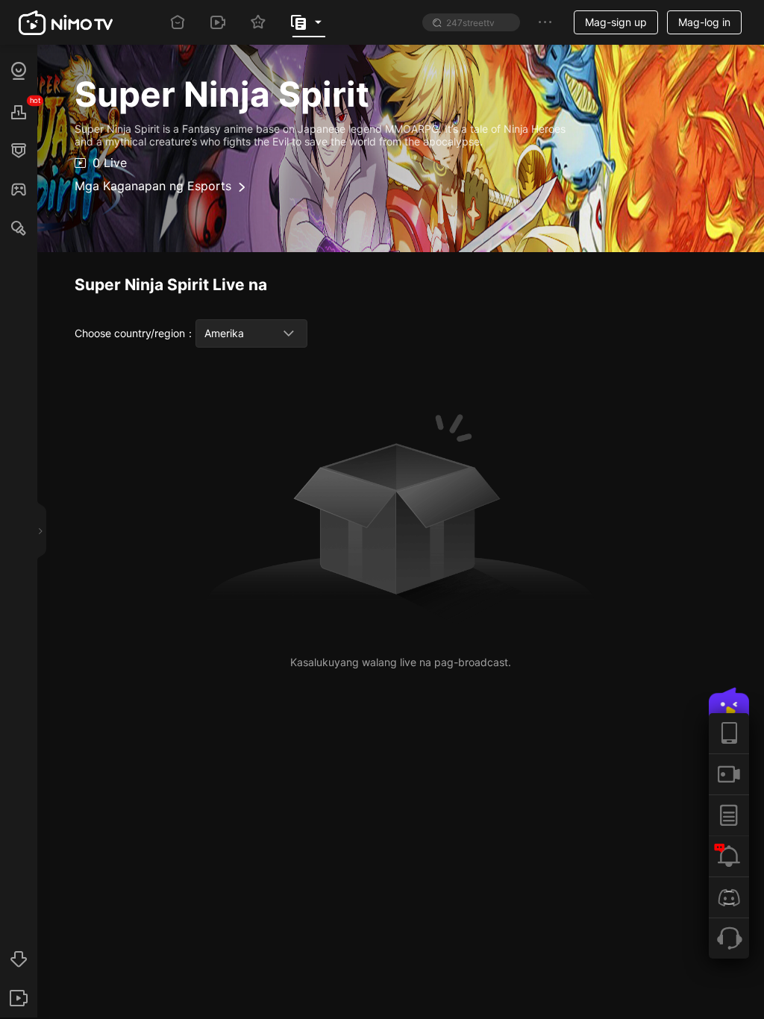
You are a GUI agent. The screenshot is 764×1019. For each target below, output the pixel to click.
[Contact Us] (729, 938)
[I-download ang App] (729, 733)
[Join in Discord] (729, 897)
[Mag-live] (729, 773)
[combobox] (251, 333)
